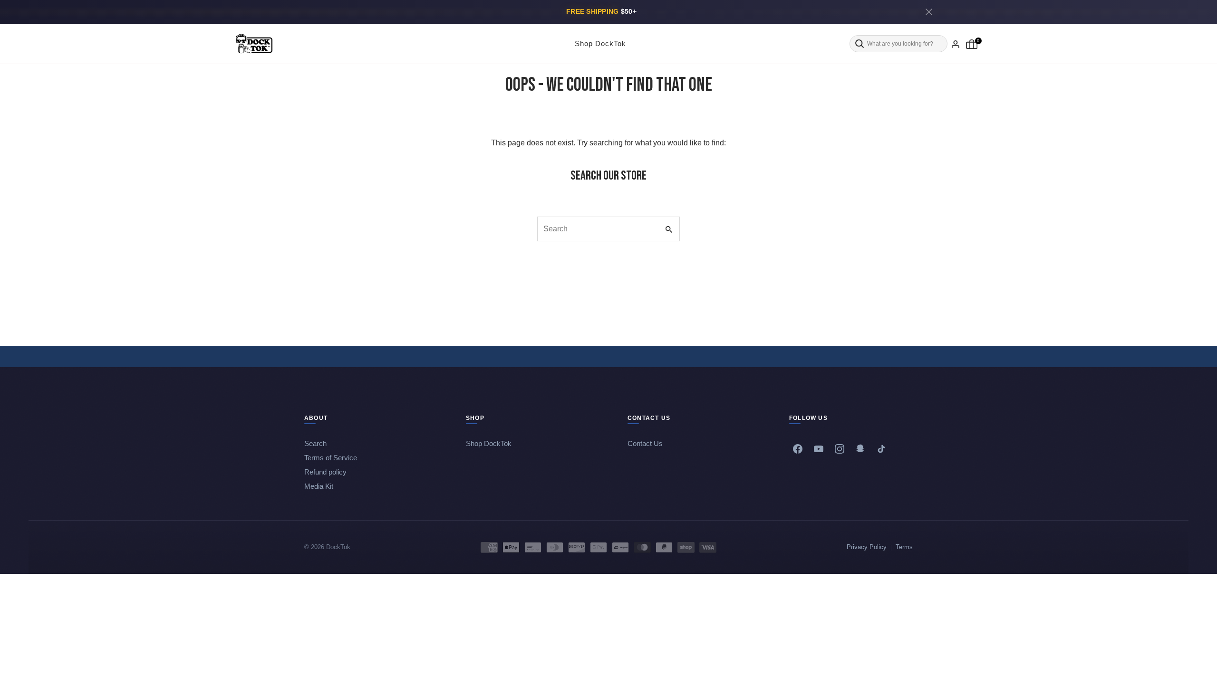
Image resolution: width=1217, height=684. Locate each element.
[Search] (898, 44)
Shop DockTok (600, 43)
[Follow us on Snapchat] (860, 448)
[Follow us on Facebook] (797, 448)
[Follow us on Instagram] (839, 448)
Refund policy (325, 472)
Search (315, 443)
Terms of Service (330, 458)
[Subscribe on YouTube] (818, 448)
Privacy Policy (867, 547)
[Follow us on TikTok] (881, 448)
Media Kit (318, 486)
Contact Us (645, 443)
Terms (904, 547)
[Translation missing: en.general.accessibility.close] (929, 12)
